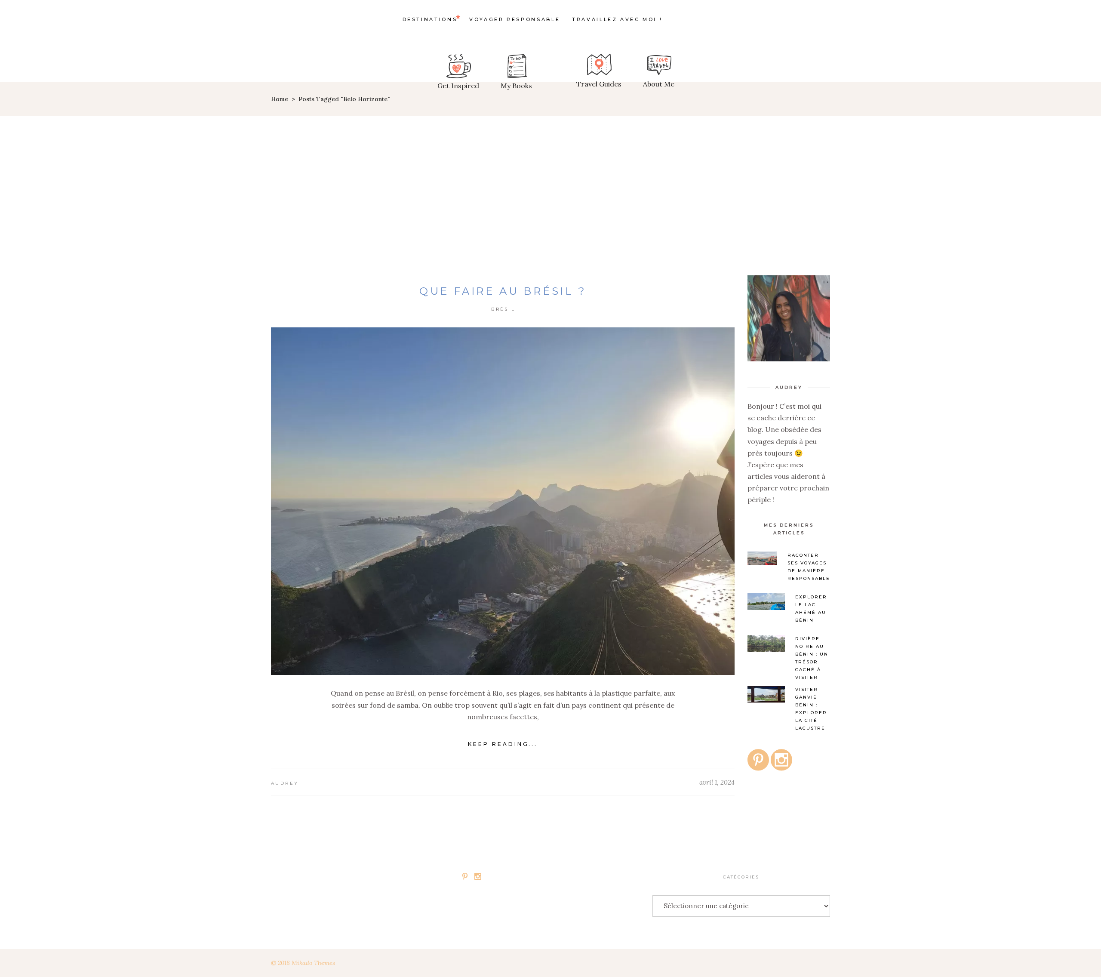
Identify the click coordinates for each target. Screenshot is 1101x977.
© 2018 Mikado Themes (303, 963)
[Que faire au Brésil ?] (503, 501)
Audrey (285, 783)
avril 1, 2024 (717, 782)
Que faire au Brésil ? (503, 291)
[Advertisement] (550, 180)
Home (279, 99)
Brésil (503, 309)
